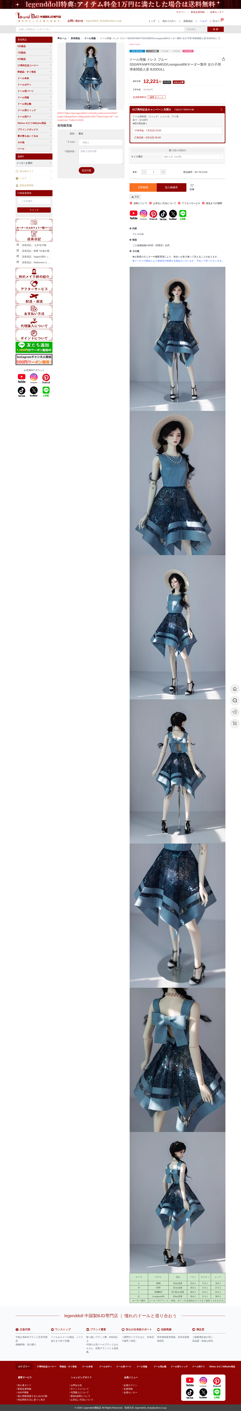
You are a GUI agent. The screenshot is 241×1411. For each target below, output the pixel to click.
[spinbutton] (153, 171)
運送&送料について (80, 1396)
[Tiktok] (22, 391)
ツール (21, 148)
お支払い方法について (81, 1399)
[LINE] (46, 391)
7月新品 (22, 52)
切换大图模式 (179, 150)
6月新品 (22, 59)
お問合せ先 (76, 1385)
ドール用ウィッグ (27, 110)
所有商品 (75, 38)
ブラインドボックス (28, 129)
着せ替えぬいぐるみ (28, 136)
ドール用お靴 (24, 104)
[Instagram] (34, 378)
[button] (144, 171)
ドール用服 (23, 97)
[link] (62, 38)
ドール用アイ (24, 116)
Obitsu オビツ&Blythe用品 (32, 123)
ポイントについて (79, 1389)
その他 (21, 142)
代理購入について (79, 1392)
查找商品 (22, 39)
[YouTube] (22, 378)
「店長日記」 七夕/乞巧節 (33, 245)
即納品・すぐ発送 (27, 71)
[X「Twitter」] (34, 391)
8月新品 (22, 46)
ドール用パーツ (26, 91)
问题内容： (71, 151)
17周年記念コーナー (28, 65)
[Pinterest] (46, 378)
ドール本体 (23, 78)
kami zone (135, 44)
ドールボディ (24, 84)
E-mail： (72, 141)
